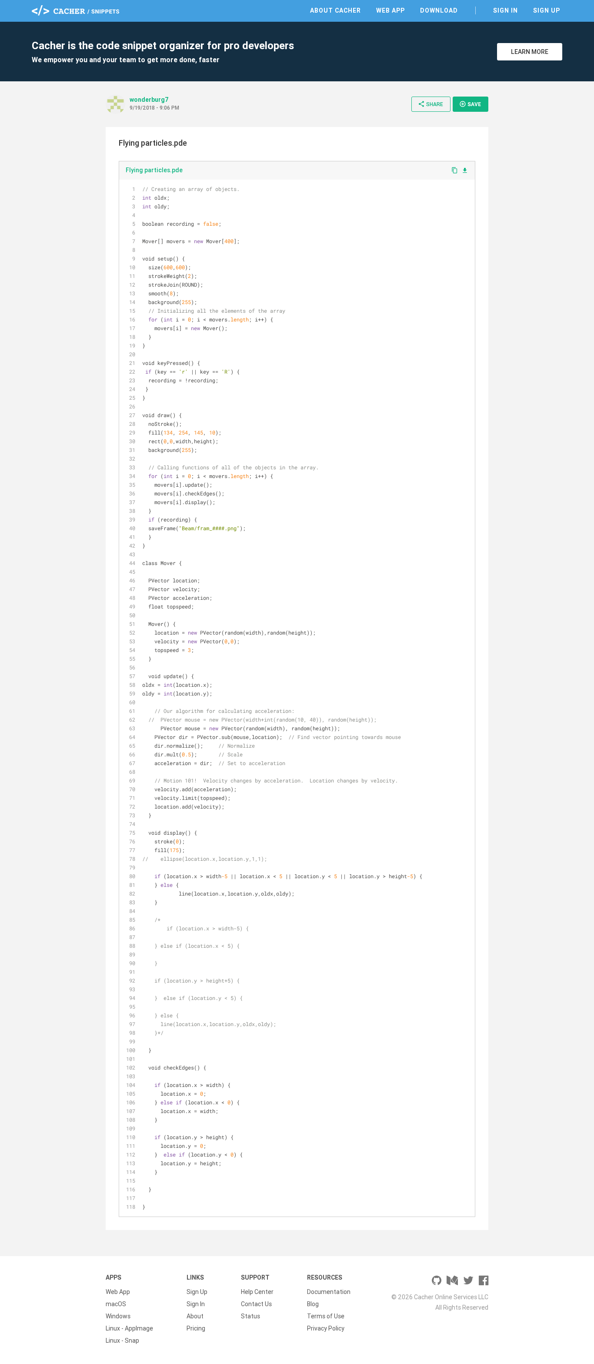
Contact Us (256, 1304)
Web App (390, 10)
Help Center (257, 1292)
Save (470, 103)
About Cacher (335, 10)
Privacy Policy (325, 1328)
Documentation (328, 1292)
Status (250, 1316)
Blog (313, 1304)
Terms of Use (325, 1316)
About (195, 1316)
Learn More (529, 52)
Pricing (196, 1328)
